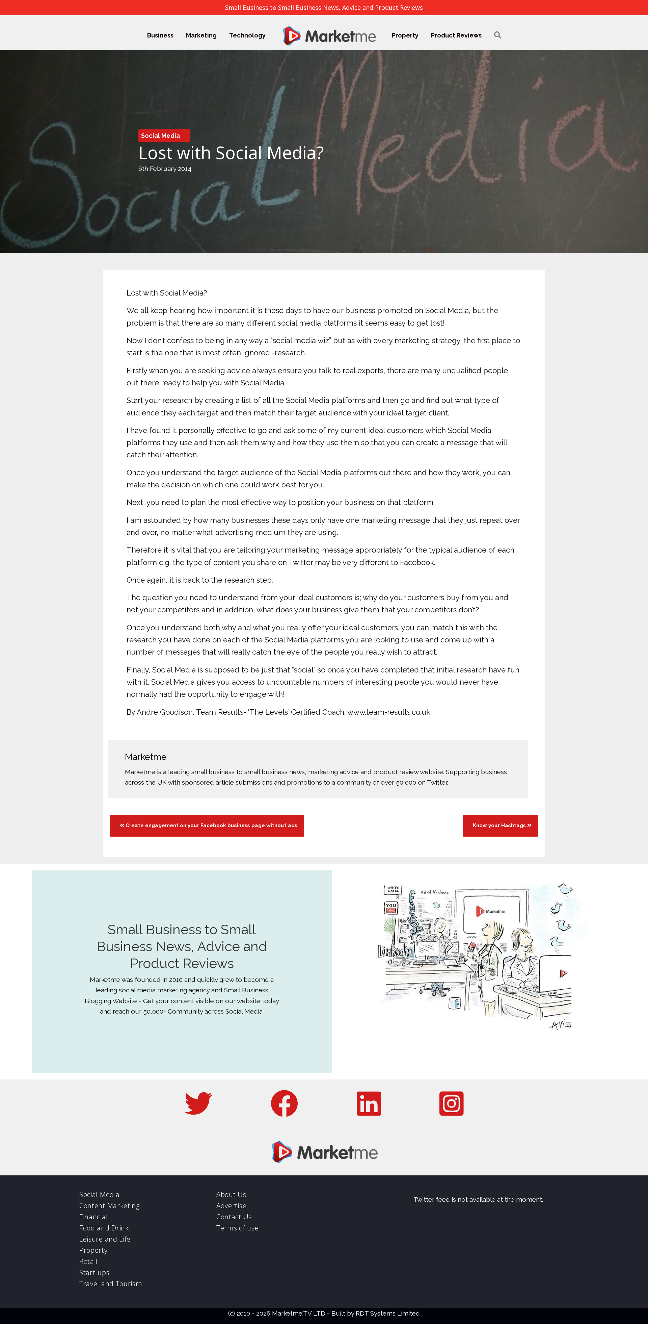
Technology (247, 35)
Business (160, 35)
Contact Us (234, 1216)
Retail (88, 1261)
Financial (93, 1216)
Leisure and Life (105, 1239)
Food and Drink (104, 1227)
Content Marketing (109, 1205)
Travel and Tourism (110, 1283)
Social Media (160, 135)
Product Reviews (456, 35)
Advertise (231, 1205)
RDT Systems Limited (388, 1313)
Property (405, 35)
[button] (497, 35)
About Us (231, 1194)
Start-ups (94, 1272)
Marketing (201, 35)
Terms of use (237, 1227)
